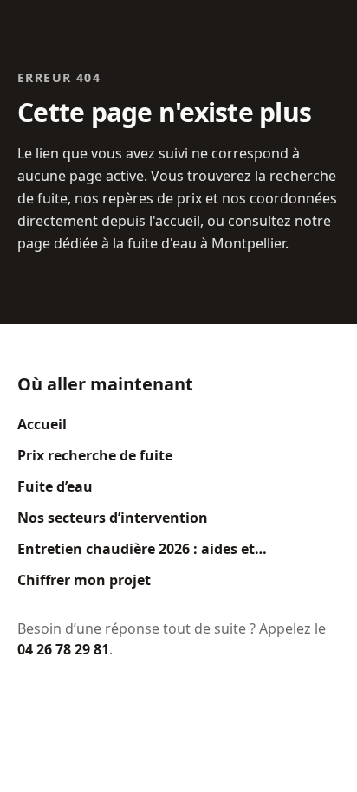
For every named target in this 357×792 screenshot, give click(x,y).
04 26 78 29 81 (63, 649)
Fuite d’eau (55, 486)
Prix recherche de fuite (94, 455)
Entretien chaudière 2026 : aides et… (142, 548)
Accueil (42, 424)
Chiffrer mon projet (84, 579)
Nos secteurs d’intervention (112, 517)
